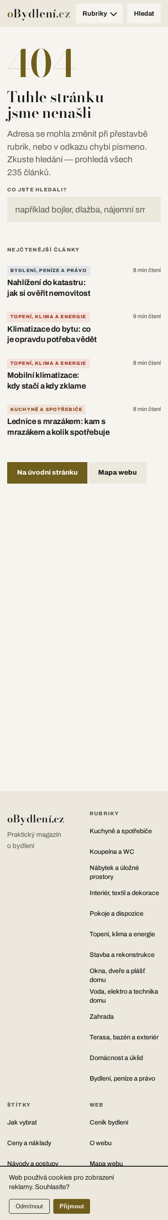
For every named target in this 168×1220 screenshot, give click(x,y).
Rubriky (94, 13)
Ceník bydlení (109, 1122)
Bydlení (38, 13)
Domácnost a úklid (116, 1057)
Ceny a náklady (29, 1142)
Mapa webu (117, 472)
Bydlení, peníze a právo (48, 270)
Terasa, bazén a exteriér (124, 1037)
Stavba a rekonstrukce (122, 954)
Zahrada (102, 1016)
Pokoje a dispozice (116, 913)
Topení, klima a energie (48, 316)
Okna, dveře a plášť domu (117, 975)
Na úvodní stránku (47, 472)
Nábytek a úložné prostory (114, 872)
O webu (101, 1142)
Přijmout (72, 1206)
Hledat (144, 13)
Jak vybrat (22, 1122)
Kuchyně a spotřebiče (46, 409)
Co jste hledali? (37, 189)
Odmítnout (29, 1206)
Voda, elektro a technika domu (124, 996)
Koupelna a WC (112, 851)
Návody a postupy (32, 1163)
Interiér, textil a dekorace (124, 892)
